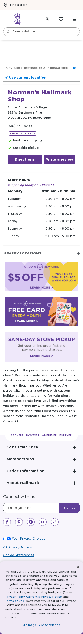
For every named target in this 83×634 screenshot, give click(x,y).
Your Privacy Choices (28, 538)
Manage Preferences (41, 625)
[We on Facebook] (7, 522)
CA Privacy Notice (17, 547)
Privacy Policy (15, 597)
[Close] (78, 567)
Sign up (70, 507)
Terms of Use (14, 601)
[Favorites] (61, 19)
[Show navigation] (6, 19)
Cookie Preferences (18, 555)
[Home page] (17, 19)
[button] (41, 447)
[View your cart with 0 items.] (75, 19)
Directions (25, 159)
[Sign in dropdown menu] (47, 19)
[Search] (8, 31)
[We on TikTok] (55, 522)
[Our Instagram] (31, 522)
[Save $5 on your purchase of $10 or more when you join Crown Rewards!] (41, 277)
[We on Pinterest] (19, 522)
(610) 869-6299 (20, 126)
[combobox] (41, 31)
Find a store (18, 5)
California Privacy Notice (44, 597)
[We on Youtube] (43, 522)
